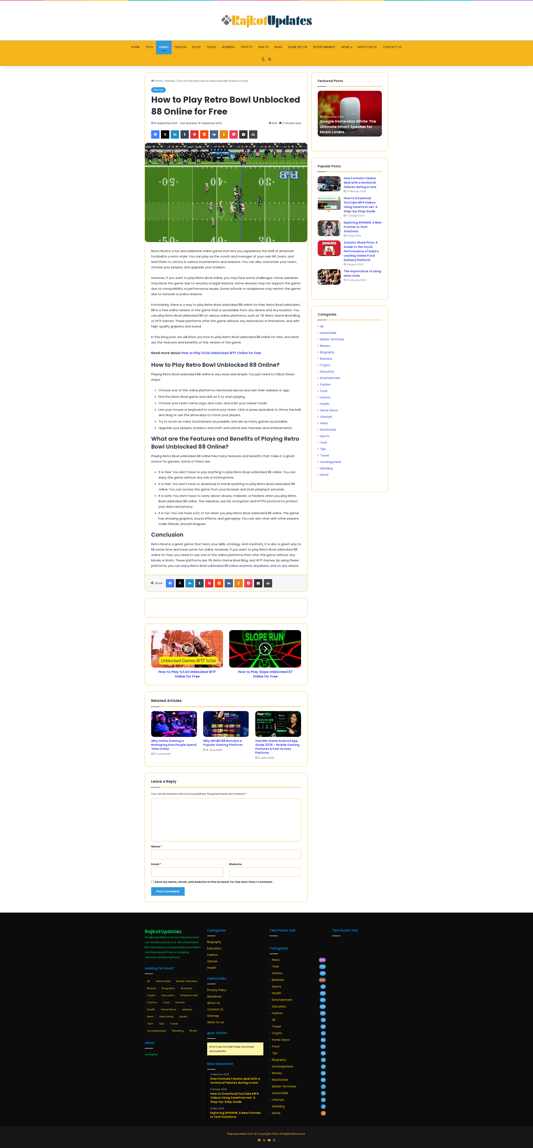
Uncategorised (330, 462)
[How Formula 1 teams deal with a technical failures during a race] (329, 184)
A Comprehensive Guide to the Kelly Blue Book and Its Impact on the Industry (349, 126)
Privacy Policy (216, 990)
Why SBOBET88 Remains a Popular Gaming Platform (223, 743)
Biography (327, 352)
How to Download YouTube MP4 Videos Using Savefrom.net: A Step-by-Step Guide (360, 204)
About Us (213, 1003)
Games (164, 47)
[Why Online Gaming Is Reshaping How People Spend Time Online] (174, 724)
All (321, 326)
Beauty (325, 346)
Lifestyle (326, 417)
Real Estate (328, 430)
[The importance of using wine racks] (329, 277)
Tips (323, 449)
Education (327, 372)
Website (235, 864)
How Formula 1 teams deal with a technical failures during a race (360, 182)
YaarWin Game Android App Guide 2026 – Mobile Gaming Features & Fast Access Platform (277, 747)
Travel (212, 47)
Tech (149, 47)
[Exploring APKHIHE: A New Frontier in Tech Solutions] (329, 228)
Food (196, 47)
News (278, 47)
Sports (324, 436)
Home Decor (297, 47)
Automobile (328, 333)
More (345, 47)
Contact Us (392, 47)
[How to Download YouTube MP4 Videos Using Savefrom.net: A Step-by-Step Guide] (329, 204)
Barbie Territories (332, 339)
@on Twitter (217, 1033)
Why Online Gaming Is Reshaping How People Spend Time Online (173, 745)
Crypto (247, 47)
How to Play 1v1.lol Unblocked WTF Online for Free (221, 353)
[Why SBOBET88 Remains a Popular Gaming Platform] (226, 724)
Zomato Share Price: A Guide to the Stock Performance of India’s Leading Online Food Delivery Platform (361, 251)
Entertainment (324, 47)
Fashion (180, 47)
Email (156, 864)
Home (135, 47)
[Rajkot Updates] (266, 20)
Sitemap (213, 1016)
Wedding (326, 468)
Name (156, 846)
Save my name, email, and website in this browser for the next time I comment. (213, 882)
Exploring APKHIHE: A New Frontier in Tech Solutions (362, 226)
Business (228, 47)
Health (263, 47)
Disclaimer (214, 997)
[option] (350, 114)
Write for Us (367, 47)
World (324, 475)
